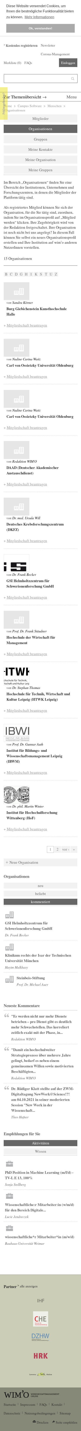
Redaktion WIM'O (24, 461)
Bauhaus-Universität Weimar (24, 1243)
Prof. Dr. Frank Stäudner (29, 631)
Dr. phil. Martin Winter (28, 806)
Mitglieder (40, 118)
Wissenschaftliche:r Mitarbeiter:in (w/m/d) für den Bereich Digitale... (39, 1207)
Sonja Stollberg (15, 1184)
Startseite (10, 1404)
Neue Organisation (24, 862)
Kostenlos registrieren (22, 45)
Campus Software (30, 106)
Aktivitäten (52, 1142)
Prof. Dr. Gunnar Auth (27, 744)
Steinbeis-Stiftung (31, 978)
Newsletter (48, 45)
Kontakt (56, 1404)
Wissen (40, 1151)
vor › (65, 849)
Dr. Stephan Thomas (26, 687)
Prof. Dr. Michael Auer (32, 984)
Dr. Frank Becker (24, 574)
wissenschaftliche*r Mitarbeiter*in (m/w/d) (39, 1237)
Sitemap (65, 1413)
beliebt (40, 893)
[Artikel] (16, 291)
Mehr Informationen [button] (39, 17)
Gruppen (40, 139)
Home (8, 106)
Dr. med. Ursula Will (26, 518)
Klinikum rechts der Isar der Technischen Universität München (38, 957)
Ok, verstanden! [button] (40, 28)
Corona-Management (55, 54)
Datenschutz (12, 1413)
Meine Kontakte (40, 149)
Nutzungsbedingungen (40, 1413)
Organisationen (40, 128)
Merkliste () (12, 62)
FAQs (28, 62)
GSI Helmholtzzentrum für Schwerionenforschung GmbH (28, 925)
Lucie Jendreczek (17, 1216)
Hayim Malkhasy (16, 967)
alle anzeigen (29, 1286)
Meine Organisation (40, 159)
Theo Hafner (20, 1117)
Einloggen (68, 62)
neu (40, 885)
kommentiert (40, 901)
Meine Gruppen (40, 169)
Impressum (27, 1404)
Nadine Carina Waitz (26, 359)
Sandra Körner (22, 302)
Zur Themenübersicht (22, 97)
